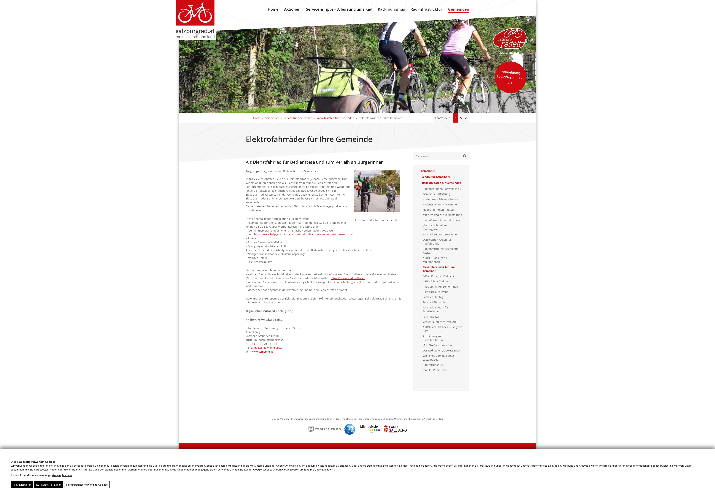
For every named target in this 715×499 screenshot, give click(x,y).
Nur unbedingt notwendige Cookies (87, 484)
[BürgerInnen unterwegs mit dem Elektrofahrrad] (379, 193)
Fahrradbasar (431, 316)
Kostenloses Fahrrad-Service (440, 199)
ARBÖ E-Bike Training (436, 281)
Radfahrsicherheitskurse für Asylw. (440, 250)
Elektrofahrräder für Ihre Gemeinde (439, 269)
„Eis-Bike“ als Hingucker (437, 345)
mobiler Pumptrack (435, 370)
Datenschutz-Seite (378, 465)
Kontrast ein (442, 118)
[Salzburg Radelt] (509, 41)
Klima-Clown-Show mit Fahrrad (442, 220)
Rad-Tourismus (391, 9)
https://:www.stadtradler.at (348, 278)
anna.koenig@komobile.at (267, 347)
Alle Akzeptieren (22, 484)
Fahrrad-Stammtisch (435, 302)
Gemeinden (458, 9)
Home (273, 9)
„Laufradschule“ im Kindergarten (435, 227)
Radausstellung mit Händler (440, 204)
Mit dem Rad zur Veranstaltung (442, 215)
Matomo (67, 475)
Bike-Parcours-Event (435, 292)
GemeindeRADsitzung (436, 194)
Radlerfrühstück (433, 365)
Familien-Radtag (433, 297)
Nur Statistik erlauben (48, 484)
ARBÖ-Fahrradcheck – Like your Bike (442, 329)
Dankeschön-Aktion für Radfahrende (437, 241)
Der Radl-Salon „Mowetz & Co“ (441, 350)
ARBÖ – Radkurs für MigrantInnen (435, 260)
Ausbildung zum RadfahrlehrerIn (433, 338)
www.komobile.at (262, 351)
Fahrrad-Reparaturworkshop (440, 234)
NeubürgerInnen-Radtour (439, 209)
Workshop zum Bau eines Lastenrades (439, 357)
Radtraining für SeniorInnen (440, 286)
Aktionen (292, 9)
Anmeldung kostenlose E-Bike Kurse (511, 77)
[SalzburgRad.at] (195, 20)
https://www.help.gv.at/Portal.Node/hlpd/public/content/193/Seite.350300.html (303, 234)
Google (56, 475)
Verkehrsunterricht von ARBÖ (441, 322)
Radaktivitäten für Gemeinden (335, 118)
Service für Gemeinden (298, 118)
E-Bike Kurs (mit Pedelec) (438, 276)
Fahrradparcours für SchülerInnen (435, 309)
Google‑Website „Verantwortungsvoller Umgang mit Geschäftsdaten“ (293, 469)
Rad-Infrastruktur (426, 9)
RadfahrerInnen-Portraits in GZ (442, 189)
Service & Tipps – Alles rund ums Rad (339, 9)
